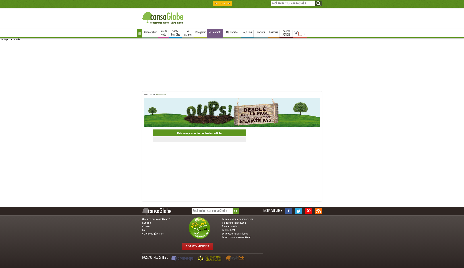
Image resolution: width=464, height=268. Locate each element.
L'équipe (146, 222)
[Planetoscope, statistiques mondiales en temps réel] (183, 259)
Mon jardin (200, 32)
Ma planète (232, 32)
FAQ (144, 230)
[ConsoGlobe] (163, 17)
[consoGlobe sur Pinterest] (308, 211)
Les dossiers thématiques (235, 233)
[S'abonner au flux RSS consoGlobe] (318, 211)
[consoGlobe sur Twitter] (298, 211)
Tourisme (247, 32)
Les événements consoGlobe (236, 237)
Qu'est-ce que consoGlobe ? (156, 219)
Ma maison (188, 33)
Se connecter (222, 3)
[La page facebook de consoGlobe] (288, 211)
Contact (146, 226)
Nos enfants (215, 32)
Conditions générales (152, 233)
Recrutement (228, 230)
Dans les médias (230, 226)
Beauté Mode (163, 33)
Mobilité (261, 32)
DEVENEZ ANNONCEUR (197, 246)
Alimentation (150, 32)
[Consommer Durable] (210, 259)
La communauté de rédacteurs (237, 219)
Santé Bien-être (175, 33)
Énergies (273, 32)
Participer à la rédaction (234, 222)
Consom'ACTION (286, 33)
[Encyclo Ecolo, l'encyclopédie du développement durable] (236, 259)
